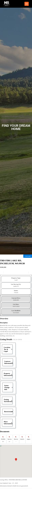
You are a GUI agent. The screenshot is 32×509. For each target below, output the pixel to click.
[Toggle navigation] (26, 4)
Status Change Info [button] (7, 387)
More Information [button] (8, 422)
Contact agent (28, 256)
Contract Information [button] (8, 362)
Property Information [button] (8, 374)
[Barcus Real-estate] (6, 4)
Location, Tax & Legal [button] (7, 349)
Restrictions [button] (8, 411)
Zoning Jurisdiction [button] (8, 400)
